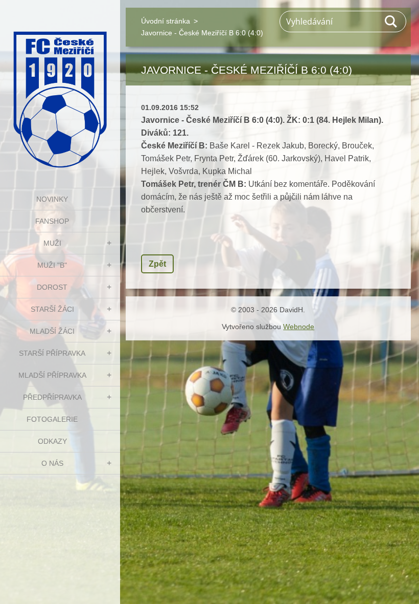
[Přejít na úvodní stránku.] (60, 87)
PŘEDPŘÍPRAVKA (52, 397)
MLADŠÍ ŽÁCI (52, 331)
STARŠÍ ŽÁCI (52, 309)
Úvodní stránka (165, 21)
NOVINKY (52, 199)
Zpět (157, 264)
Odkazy (52, 441)
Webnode (298, 326)
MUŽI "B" (52, 265)
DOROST (52, 287)
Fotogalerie (52, 419)
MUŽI (52, 243)
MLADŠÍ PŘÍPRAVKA (52, 375)
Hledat (391, 21)
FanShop (52, 221)
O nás (52, 463)
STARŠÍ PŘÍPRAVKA (52, 353)
